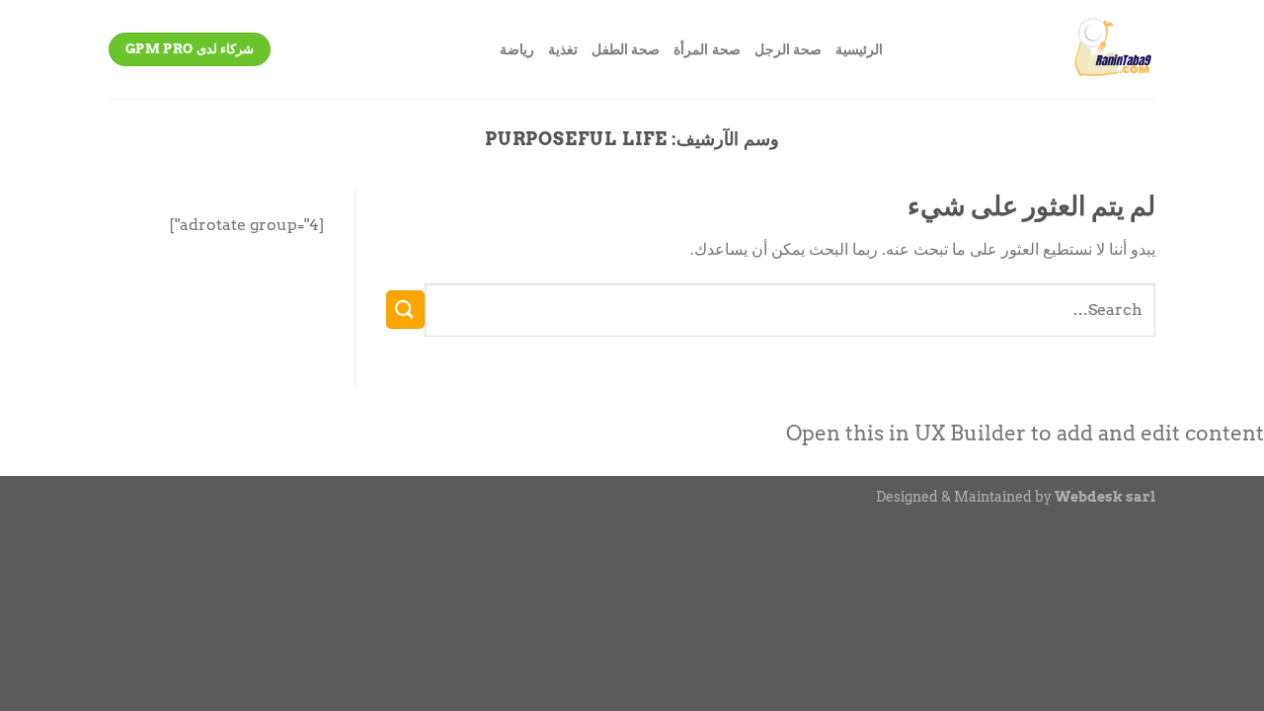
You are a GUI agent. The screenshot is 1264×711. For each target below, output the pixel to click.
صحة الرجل (788, 49)
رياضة (517, 49)
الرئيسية (859, 49)
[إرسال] (405, 309)
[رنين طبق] (1033, 49)
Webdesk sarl (1105, 497)
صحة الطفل (626, 49)
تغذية (563, 49)
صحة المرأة (706, 49)
